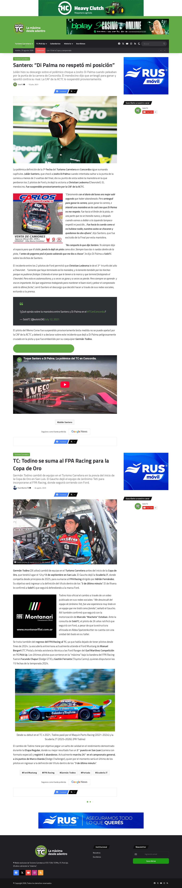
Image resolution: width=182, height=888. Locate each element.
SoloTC (20, 84)
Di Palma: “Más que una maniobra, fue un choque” (43, 348)
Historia (67, 43)
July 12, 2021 (52, 319)
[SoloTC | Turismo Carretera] (29, 28)
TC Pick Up (40, 43)
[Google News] (79, 432)
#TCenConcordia (96, 311)
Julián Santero (65, 422)
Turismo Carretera (23, 43)
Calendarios (55, 43)
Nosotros (96, 852)
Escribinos (80, 43)
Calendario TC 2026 (54, 50)
